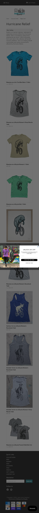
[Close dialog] (37, 246)
